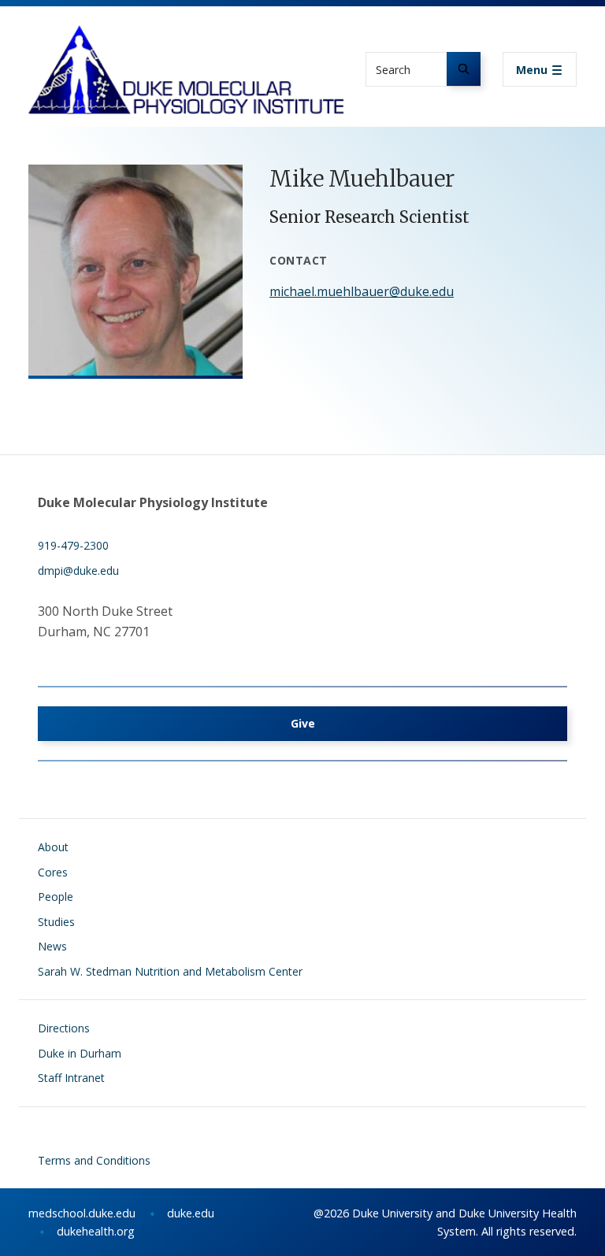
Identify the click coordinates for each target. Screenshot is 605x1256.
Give (303, 723)
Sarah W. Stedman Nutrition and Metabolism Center (170, 971)
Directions (64, 1028)
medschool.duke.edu (81, 1213)
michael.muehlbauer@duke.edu (361, 291)
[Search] (464, 69)
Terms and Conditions (94, 1160)
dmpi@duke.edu (78, 570)
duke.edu (190, 1213)
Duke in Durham (79, 1053)
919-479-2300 (73, 545)
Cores (53, 872)
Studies (56, 921)
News (52, 946)
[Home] (185, 40)
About (53, 846)
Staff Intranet (71, 1077)
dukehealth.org (96, 1231)
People (55, 896)
